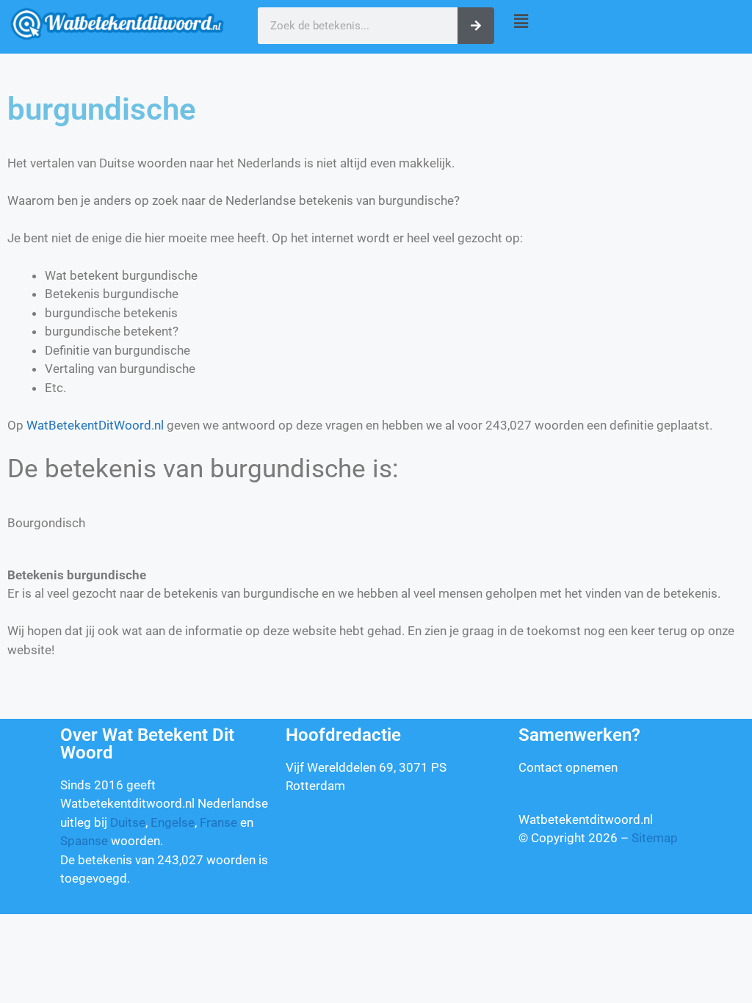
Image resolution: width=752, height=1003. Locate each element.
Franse (218, 822)
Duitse (127, 822)
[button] (627, 21)
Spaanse (84, 840)
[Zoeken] (476, 25)
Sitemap (655, 837)
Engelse (173, 822)
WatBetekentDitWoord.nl (95, 425)
